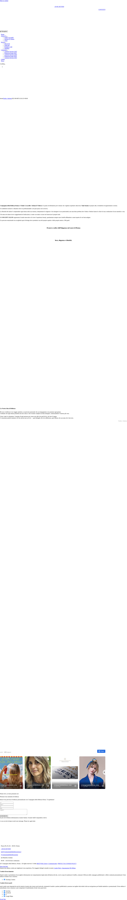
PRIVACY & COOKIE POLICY (67, 863)
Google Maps (9, 896)
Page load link (4, 866)
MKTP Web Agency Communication (47, 863)
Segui (102, 751)
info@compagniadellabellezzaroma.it (11, 852)
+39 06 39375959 (59, 6)
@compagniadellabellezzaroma (9, 855)
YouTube (7, 891)
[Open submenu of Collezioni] (7, 50)
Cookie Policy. (58, 868)
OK (70, 868)
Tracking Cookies (10, 879)
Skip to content (4, 0)
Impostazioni (65, 868)
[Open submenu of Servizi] (5, 42)
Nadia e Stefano (7, 98)
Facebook (8, 893)
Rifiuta (74, 868)
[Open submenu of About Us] (7, 36)
